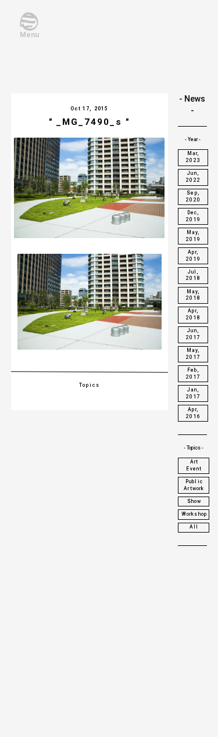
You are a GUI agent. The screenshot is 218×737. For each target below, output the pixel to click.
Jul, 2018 (193, 275)
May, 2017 (193, 353)
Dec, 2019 (193, 216)
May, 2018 (193, 295)
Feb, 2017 (193, 373)
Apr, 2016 (193, 413)
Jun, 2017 (193, 334)
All (194, 527)
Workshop (194, 514)
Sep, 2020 (193, 196)
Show (194, 501)
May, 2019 (193, 235)
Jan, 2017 (193, 393)
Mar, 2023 (193, 156)
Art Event (194, 465)
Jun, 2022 (193, 176)
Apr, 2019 (193, 255)
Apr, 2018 (193, 314)
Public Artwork (194, 485)
